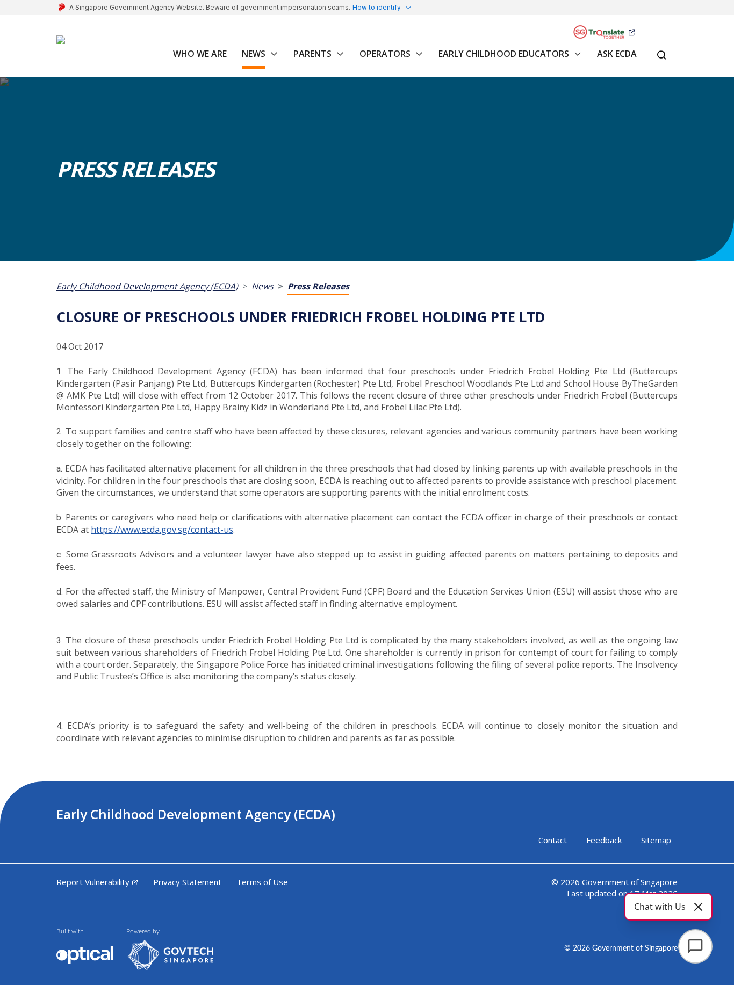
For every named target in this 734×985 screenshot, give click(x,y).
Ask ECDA (617, 54)
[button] (271, 59)
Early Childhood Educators (503, 54)
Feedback (604, 840)
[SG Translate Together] (604, 32)
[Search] (661, 55)
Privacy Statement (187, 882)
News (253, 54)
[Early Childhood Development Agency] (70, 46)
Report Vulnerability (92, 882)
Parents (312, 54)
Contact (552, 840)
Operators (385, 54)
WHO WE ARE (200, 54)
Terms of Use (262, 882)
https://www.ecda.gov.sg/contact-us (162, 529)
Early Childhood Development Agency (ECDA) (147, 286)
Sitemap (656, 840)
